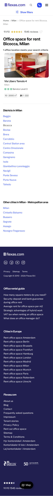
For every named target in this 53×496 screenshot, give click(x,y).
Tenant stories (11, 421)
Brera (6, 134)
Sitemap (16, 271)
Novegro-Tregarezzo (14, 230)
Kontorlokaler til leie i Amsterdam (21, 444)
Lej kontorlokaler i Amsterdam (19, 448)
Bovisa (6, 129)
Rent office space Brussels (18, 345)
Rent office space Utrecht (17, 381)
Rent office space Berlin (16, 341)
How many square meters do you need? (25, 294)
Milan (6, 208)
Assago (7, 226)
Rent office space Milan (16, 365)
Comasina (8, 152)
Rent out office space (15, 429)
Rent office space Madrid (17, 361)
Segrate (7, 221)
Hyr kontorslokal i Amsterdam (19, 441)
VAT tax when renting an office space (23, 314)
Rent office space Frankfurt (18, 349)
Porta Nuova (9, 179)
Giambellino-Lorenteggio (16, 166)
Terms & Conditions (14, 436)
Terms (25, 271)
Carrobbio (8, 139)
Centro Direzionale (13, 148)
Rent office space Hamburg (18, 353)
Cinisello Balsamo (12, 212)
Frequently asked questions (18, 413)
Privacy (7, 271)
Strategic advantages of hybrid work (23, 310)
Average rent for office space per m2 (23, 306)
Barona (7, 120)
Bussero (7, 217)
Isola (5, 161)
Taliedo (7, 184)
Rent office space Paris (16, 373)
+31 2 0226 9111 (39, 5)
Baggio (7, 116)
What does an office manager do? (22, 318)
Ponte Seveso (10, 175)
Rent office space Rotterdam (19, 377)
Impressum (9, 416)
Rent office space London (17, 357)
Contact (8, 409)
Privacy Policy (11, 425)
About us (8, 401)
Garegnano (9, 157)
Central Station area (14, 143)
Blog (6, 405)
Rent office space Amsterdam (19, 337)
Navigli (6, 170)
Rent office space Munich (17, 369)
